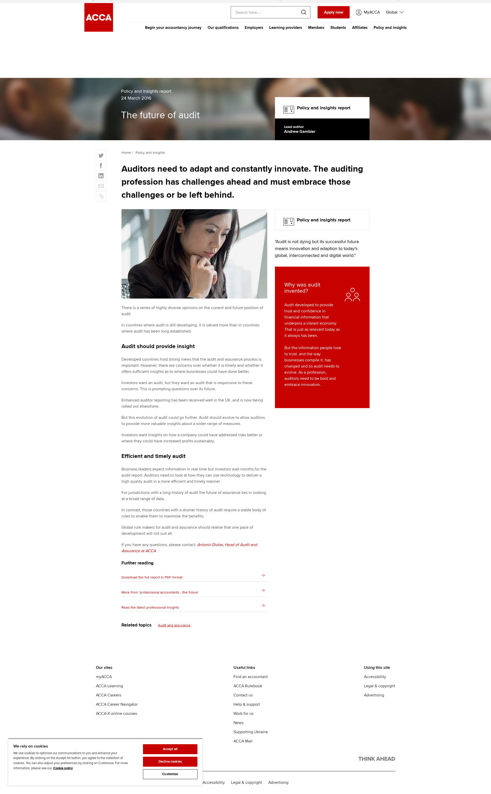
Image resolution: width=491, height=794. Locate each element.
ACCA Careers (108, 695)
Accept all (170, 749)
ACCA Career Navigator (117, 704)
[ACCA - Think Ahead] (377, 759)
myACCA (104, 676)
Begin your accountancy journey (173, 27)
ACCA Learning (109, 686)
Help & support (246, 704)
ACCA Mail (242, 741)
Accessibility (375, 676)
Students (338, 27)
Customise (170, 774)
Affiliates (359, 27)
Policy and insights (390, 27)
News (238, 722)
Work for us (243, 713)
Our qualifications (223, 27)
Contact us (243, 695)
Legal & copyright (379, 686)
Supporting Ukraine (250, 731)
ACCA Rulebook (247, 686)
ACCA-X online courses (116, 713)
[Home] (98, 30)
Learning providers (285, 27)
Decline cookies (170, 762)
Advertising (374, 695)
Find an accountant (250, 676)
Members (316, 27)
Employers (254, 27)
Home (126, 152)
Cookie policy (63, 768)
